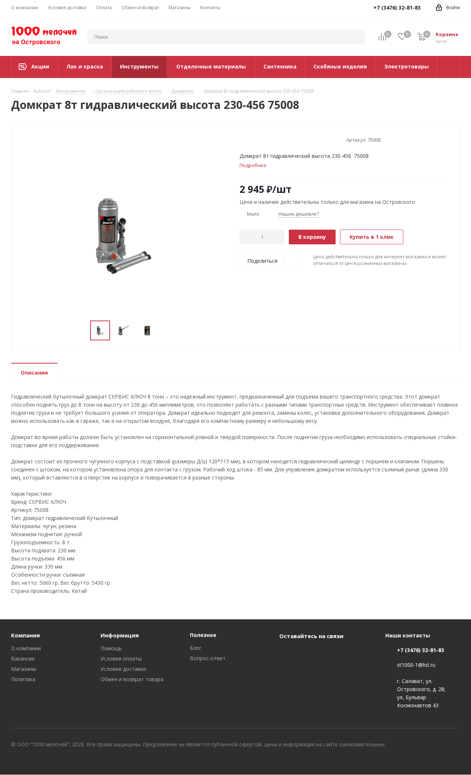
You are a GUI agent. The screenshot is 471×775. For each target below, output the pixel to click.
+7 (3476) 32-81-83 (420, 650)
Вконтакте (286, 652)
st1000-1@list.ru (416, 664)
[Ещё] (448, 67)
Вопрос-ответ (208, 658)
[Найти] (356, 36)
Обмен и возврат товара (131, 679)
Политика (23, 679)
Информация (119, 635)
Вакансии (23, 658)
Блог (196, 647)
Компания (25, 635)
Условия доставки (123, 668)
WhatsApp (305, 652)
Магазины (23, 668)
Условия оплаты (121, 658)
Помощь (111, 648)
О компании (26, 648)
